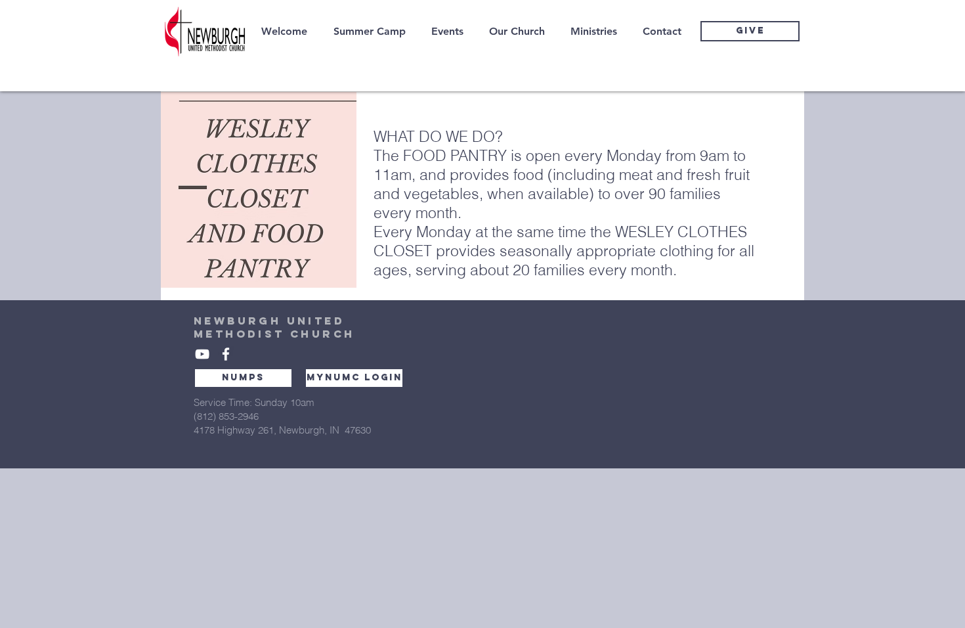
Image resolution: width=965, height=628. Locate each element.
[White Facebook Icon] (225, 354)
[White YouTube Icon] (202, 354)
